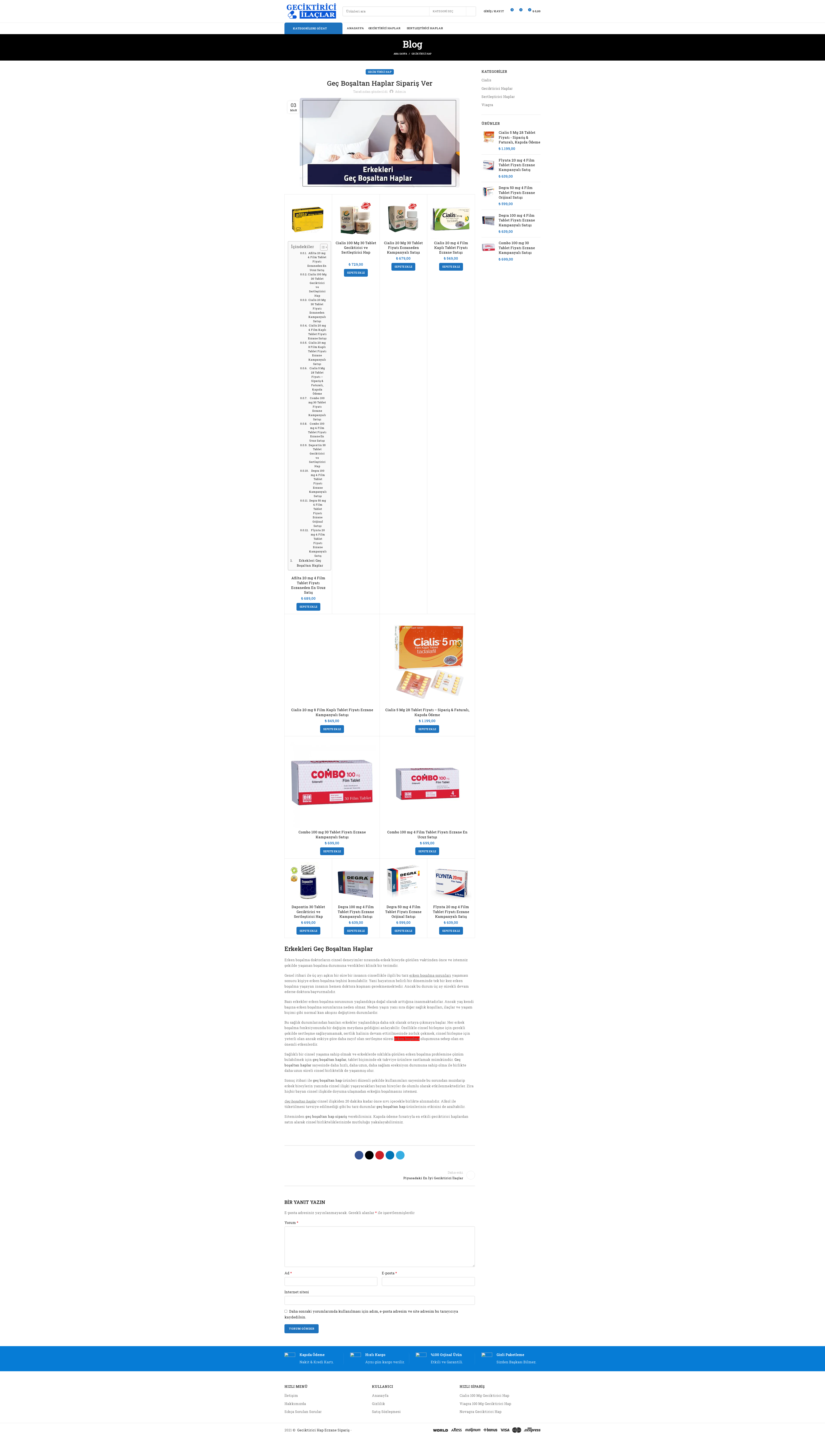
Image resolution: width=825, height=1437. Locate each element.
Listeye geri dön (380, 1175)
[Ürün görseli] (355, 882)
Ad (288, 1273)
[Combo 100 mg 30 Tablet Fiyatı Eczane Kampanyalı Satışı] (488, 251)
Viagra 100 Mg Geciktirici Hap (485, 1403)
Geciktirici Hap (421, 53)
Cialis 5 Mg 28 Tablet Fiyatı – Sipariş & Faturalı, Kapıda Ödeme (317, 380)
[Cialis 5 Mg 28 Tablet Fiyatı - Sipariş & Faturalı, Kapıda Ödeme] (488, 140)
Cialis (486, 80)
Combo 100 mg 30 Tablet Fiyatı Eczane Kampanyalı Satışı (317, 408)
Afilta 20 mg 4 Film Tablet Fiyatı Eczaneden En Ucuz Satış (316, 261)
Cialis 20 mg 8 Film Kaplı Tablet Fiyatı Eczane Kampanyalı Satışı (317, 353)
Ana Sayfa (400, 53)
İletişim (291, 1395)
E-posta (389, 1273)
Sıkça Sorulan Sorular (303, 1411)
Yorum (291, 1222)
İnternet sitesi (296, 1292)
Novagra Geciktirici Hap (480, 1411)
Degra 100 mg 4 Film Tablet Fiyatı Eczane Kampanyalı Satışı (318, 483)
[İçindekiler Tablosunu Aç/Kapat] (322, 247)
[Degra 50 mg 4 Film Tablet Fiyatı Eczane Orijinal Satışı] (488, 195)
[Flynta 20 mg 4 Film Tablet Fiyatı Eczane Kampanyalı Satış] (488, 168)
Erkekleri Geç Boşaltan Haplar (310, 562)
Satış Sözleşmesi (386, 1411)
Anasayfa (380, 1395)
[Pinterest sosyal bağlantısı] (379, 1155)
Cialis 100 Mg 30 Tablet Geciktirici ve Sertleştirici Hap (317, 285)
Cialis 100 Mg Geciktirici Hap (484, 1395)
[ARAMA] (471, 11)
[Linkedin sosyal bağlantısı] (390, 1155)
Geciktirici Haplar (497, 88)
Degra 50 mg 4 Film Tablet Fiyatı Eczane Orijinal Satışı (317, 513)
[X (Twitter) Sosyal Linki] (369, 1155)
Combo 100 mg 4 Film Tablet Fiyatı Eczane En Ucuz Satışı (317, 432)
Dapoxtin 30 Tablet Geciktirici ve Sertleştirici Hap (317, 455)
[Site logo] (311, 11)
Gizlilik (378, 1403)
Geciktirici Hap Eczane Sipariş (323, 1430)
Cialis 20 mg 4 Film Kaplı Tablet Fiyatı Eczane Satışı (317, 332)
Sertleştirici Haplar (498, 96)
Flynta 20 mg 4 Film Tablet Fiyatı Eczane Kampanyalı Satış (318, 542)
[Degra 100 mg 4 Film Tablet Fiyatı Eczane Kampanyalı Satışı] (488, 223)
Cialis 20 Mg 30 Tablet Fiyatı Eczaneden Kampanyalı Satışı (317, 310)
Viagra (487, 104)
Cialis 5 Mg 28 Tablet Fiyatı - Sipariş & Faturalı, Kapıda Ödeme (519, 137)
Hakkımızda (295, 1403)
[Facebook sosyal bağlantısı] (359, 1155)
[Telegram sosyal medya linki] (400, 1155)
